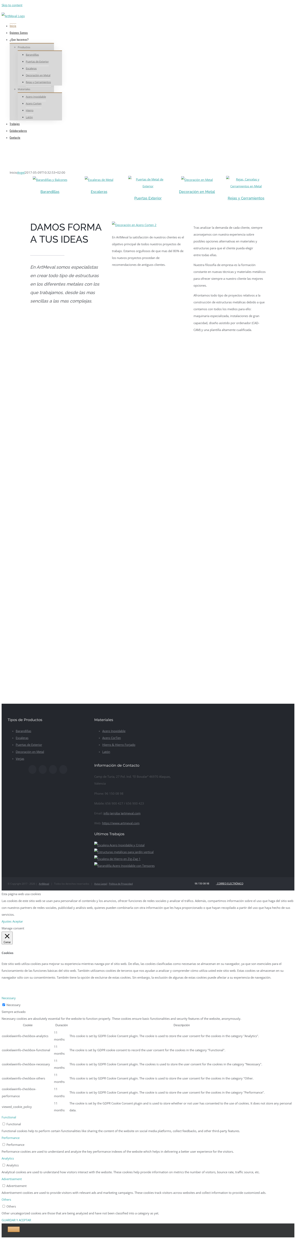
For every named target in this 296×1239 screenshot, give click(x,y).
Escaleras (99, 192)
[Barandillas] (50, 180)
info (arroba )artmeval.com (122, 813)
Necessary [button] (9, 998)
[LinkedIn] (63, 769)
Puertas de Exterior (29, 745)
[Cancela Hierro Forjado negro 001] (246, 179)
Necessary (13, 1005)
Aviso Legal (100, 883)
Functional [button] (9, 1117)
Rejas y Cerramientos (246, 198)
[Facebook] (32, 769)
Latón (106, 752)
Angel (21, 172)
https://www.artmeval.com (121, 823)
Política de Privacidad (121, 883)
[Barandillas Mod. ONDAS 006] (99, 180)
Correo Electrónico (229, 883)
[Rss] (53, 769)
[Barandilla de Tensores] (124, 866)
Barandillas (49, 192)
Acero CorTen (111, 738)
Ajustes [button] (6, 921)
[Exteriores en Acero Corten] (197, 180)
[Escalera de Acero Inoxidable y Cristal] (119, 845)
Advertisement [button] (12, 1179)
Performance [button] (11, 1138)
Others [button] (6, 1199)
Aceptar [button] (17, 921)
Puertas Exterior (148, 198)
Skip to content (12, 5)
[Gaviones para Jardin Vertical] (124, 852)
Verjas (20, 759)
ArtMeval (44, 883)
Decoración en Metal (197, 192)
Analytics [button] (8, 1158)
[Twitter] (43, 769)
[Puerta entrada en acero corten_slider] (148, 179)
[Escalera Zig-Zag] (117, 859)
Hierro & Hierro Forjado (118, 745)
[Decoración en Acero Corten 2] (134, 225)
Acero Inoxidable (113, 731)
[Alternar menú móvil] (3, 147)
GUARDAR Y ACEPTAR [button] (16, 1220)
